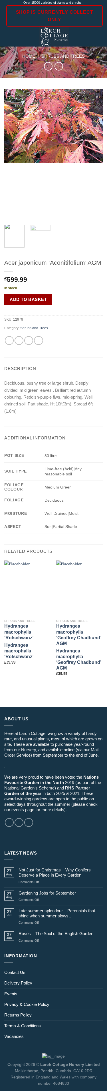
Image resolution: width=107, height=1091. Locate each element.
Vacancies (14, 1036)
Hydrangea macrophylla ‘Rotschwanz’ (18, 632)
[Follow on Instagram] (19, 822)
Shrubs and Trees (63, 56)
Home (28, 56)
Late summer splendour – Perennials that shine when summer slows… (57, 913)
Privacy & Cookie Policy (26, 1004)
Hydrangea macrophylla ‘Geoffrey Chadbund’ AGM (78, 635)
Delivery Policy (18, 983)
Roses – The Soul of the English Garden (56, 933)
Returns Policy (18, 1014)
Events (10, 993)
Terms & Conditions (22, 1025)
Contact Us (14, 972)
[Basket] (100, 36)
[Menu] (7, 37)
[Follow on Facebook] (9, 822)
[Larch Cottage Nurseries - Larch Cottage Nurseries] (54, 37)
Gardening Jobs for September (47, 893)
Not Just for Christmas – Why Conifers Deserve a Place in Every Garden (55, 872)
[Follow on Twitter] (28, 822)
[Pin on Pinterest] (38, 340)
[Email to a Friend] (28, 340)
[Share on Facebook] (19, 340)
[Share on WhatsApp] (9, 340)
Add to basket (28, 299)
